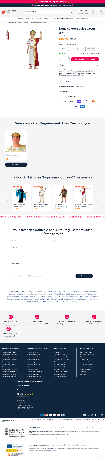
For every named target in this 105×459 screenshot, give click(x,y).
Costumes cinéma (33, 359)
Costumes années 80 (34, 357)
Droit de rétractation (98, 422)
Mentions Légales (67, 419)
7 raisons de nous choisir (88, 354)
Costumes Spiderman (61, 371)
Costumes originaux (33, 354)
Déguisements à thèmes (89, 299)
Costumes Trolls (59, 369)
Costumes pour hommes (9, 367)
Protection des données (38, 419)
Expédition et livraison (87, 362)
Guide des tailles (70, 44)
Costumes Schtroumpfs (61, 359)
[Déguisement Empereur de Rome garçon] (83, 194)
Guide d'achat (85, 359)
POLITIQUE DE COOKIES (54, 419)
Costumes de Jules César (55, 291)
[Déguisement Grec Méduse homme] (21, 194)
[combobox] (48, 12)
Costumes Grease (59, 364)
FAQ (88, 419)
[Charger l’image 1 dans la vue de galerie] (8, 35)
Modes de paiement (86, 364)
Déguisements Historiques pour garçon (83, 296)
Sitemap (83, 374)
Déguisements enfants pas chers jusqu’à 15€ (52, 296)
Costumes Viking (32, 369)
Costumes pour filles (8, 362)
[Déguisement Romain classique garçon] (42, 194)
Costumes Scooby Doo (61, 357)
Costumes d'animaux (34, 364)
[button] (101, 12)
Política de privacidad (35, 276)
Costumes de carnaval (29, 22)
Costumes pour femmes (9, 369)
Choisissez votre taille (85, 59)
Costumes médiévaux (34, 371)
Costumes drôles (32, 352)
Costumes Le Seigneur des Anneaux (65, 362)
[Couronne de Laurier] (16, 142)
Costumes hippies (33, 374)
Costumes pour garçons (9, 364)
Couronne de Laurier (12, 155)
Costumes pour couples (9, 357)
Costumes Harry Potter (61, 354)
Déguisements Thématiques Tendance (65, 299)
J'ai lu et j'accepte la (28, 276)
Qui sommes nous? (86, 352)
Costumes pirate (32, 362)
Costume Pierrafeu (60, 376)
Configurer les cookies (97, 419)
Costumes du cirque (34, 376)
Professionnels (84, 371)
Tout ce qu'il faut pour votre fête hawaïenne (52, 5)
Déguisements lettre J (15, 299)
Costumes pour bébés (9, 359)
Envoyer (84, 276)
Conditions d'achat (80, 419)
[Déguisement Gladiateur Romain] (62, 194)
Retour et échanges (86, 367)
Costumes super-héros (34, 367)
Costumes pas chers (8, 371)
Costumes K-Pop (59, 352)
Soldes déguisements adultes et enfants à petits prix (45, 301)
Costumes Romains (42, 22)
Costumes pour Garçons (28, 294)
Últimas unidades (72, 301)
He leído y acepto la (28, 389)
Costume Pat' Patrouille (61, 367)
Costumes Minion (59, 374)
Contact (83, 357)
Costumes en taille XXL (9, 374)
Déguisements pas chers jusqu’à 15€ (37, 299)
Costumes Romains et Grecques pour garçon (69, 294)
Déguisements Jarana (14, 22)
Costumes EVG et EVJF (9, 352)
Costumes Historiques (74, 291)
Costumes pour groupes (9, 354)
